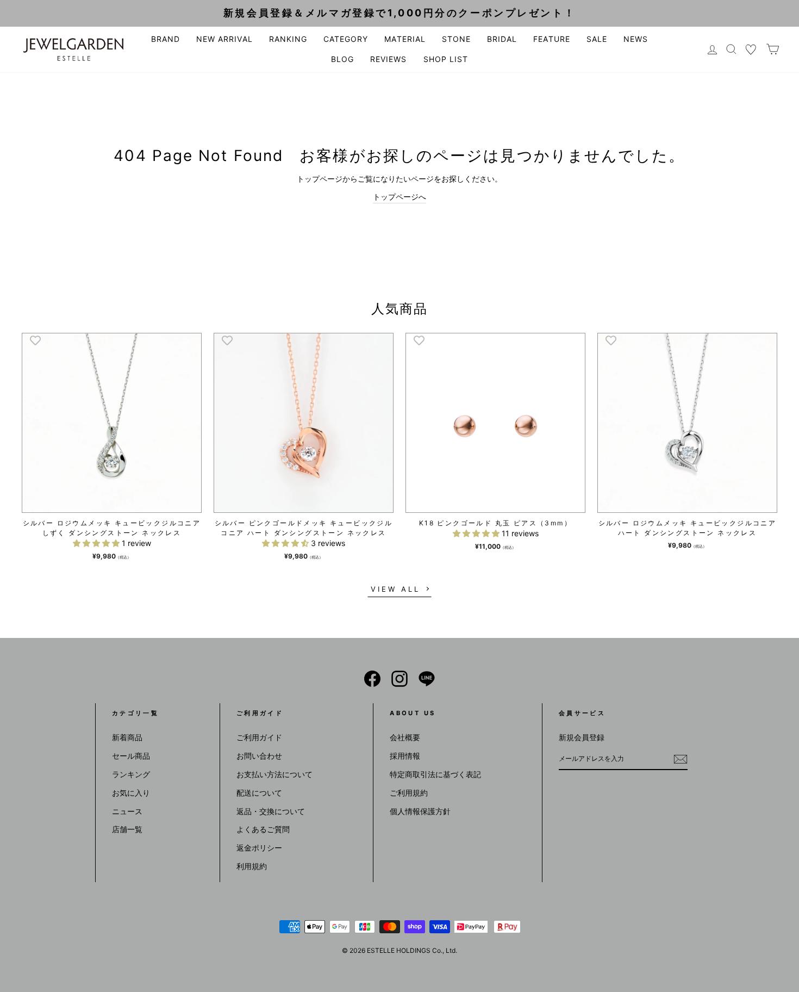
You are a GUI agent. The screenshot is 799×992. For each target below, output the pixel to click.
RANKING (288, 39)
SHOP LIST (445, 59)
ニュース (127, 811)
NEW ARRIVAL (224, 39)
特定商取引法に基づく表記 (435, 774)
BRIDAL (502, 39)
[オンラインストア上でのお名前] (372, 679)
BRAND (165, 39)
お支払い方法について (274, 774)
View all (395, 589)
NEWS (635, 39)
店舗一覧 (127, 829)
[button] (97, 543)
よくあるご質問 (263, 829)
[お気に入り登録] (35, 340)
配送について (259, 792)
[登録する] (680, 758)
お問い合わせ (259, 755)
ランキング (131, 774)
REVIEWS (388, 59)
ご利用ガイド (259, 737)
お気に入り (131, 792)
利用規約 (251, 866)
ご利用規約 (409, 792)
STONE (456, 39)
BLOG (342, 59)
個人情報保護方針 (420, 811)
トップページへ (399, 196)
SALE (596, 39)
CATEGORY (345, 39)
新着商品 (127, 737)
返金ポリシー (259, 847)
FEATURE (551, 39)
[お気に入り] (751, 49)
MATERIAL (404, 39)
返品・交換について (270, 811)
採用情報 (405, 755)
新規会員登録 (581, 737)
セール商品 (131, 755)
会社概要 (405, 737)
